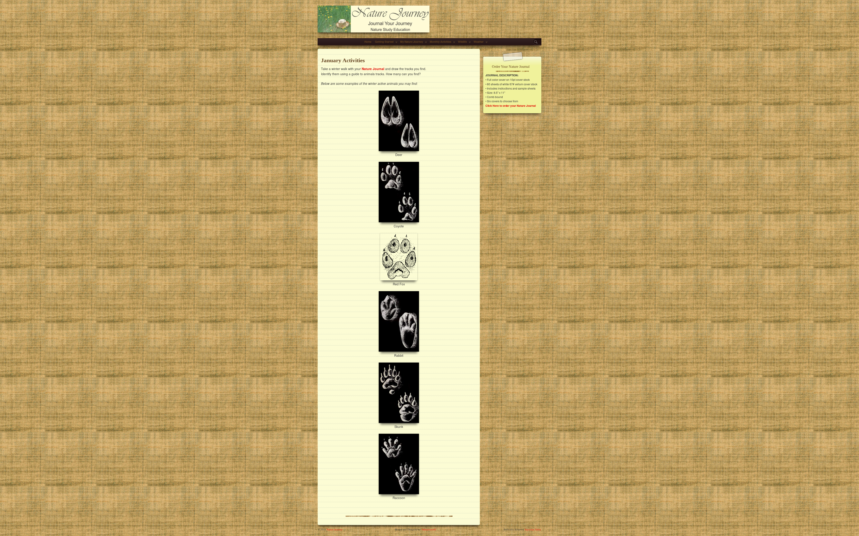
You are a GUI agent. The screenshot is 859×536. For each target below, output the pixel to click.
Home (367, 42)
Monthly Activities (440, 42)
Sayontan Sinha (533, 529)
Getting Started (384, 42)
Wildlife (462, 42)
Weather (479, 42)
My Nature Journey (411, 42)
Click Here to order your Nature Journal (510, 106)
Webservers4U (429, 529)
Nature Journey (334, 529)
